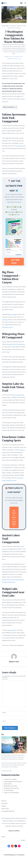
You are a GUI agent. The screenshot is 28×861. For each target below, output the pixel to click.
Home (3, 25)
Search (3, 836)
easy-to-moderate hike (18, 395)
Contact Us (4, 803)
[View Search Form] (25, 3)
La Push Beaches (8, 790)
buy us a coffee (14, 830)
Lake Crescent (8, 784)
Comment (5, 679)
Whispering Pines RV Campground (16, 344)
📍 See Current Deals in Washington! (14, 517)
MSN (7, 25)
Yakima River (19, 146)
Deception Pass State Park (11, 788)
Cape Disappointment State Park (13, 781)
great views (13, 630)
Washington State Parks (10, 786)
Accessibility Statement (7, 811)
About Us (3, 801)
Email (4, 721)
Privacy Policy (5, 808)
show (15, 107)
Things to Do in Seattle (10, 779)
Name (4, 712)
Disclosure (19, 51)
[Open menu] (21, 3)
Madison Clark (9, 56)
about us (16, 766)
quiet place (5, 319)
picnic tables (13, 314)
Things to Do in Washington (11, 792)
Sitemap (3, 806)
